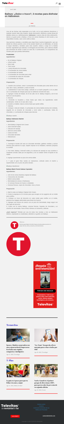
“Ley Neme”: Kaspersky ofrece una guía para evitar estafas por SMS (45, 347)
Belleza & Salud (18, 386)
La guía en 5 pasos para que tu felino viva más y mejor (17, 382)
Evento (44, 390)
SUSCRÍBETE (15, 416)
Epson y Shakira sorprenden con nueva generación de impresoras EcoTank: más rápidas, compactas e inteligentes (18, 348)
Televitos (33, 26)
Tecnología (17, 354)
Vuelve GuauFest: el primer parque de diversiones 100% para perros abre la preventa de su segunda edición (45, 384)
